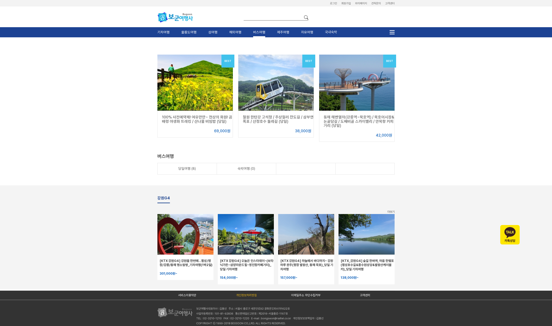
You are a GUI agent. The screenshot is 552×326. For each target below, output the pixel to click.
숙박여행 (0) (246, 169)
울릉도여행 (188, 32)
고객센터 (390, 3)
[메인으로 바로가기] (176, 312)
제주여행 (283, 32)
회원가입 (346, 3)
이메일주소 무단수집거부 (305, 295)
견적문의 (376, 3)
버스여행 (259, 32)
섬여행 (212, 32)
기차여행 (163, 32)
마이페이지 (361, 3)
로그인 (333, 3)
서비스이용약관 (187, 295)
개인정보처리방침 (246, 295)
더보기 (391, 211)
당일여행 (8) (187, 169)
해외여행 (235, 32)
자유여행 (307, 32)
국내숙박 (331, 32)
